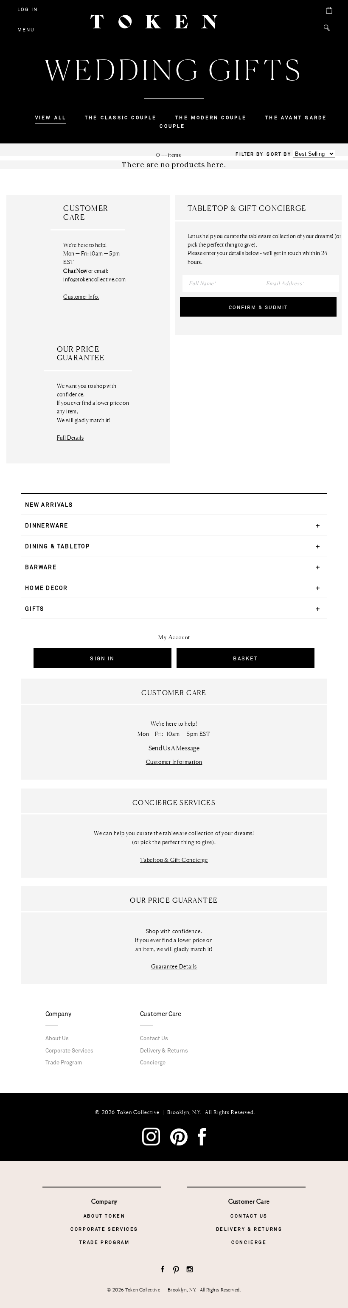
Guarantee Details (174, 966)
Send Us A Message (174, 748)
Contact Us (154, 1038)
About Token (105, 1216)
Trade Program (63, 1062)
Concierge (153, 1062)
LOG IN (27, 9)
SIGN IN (102, 659)
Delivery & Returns (164, 1050)
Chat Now (75, 271)
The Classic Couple (121, 118)
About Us (57, 1038)
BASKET (245, 659)
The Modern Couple (211, 118)
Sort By (279, 154)
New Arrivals (49, 505)
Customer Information (174, 762)
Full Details (70, 437)
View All (51, 118)
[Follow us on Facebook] (163, 1270)
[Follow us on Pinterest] (176, 1270)
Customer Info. (81, 296)
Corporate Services (69, 1050)
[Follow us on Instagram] (190, 1270)
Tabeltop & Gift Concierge (174, 860)
